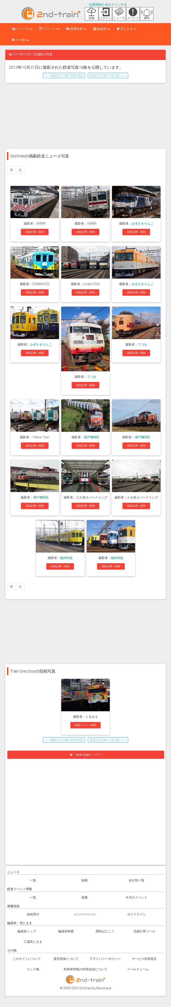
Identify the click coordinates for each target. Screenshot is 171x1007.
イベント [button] (48, 28)
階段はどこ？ (105, 931)
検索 (84, 880)
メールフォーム (138, 969)
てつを (91, 376)
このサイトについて (27, 959)
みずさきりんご (142, 223)
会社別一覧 (136, 880)
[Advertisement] (85, 115)
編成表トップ (26, 931)
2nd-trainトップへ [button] (89, 754)
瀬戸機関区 (92, 437)
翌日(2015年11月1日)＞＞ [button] (108, 75)
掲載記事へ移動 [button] (34, 231)
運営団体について (65, 959)
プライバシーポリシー (105, 959)
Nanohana (103, 988)
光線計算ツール (144, 931)
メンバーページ (85, 914)
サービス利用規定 (144, 959)
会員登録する (98, 4)
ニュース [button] (21, 28)
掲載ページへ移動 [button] (85, 725)
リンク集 (33, 969)
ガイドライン (136, 914)
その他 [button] (20, 40)
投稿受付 (33, 914)
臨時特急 (66, 558)
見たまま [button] (126, 28)
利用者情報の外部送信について (85, 969)
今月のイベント (136, 897)
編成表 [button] (101, 28)
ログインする (117, 4)
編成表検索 (66, 931)
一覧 (33, 880)
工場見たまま (33, 941)
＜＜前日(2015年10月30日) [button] (64, 75)
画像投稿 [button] (76, 28)
